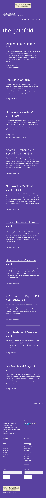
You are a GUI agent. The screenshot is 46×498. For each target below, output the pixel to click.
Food (14, 135)
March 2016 (27, 448)
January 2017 (27, 444)
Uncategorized (16, 67)
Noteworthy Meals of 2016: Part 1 (11, 433)
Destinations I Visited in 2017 (9, 423)
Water (4, 456)
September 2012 (28, 462)
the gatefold (34, 19)
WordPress (15, 492)
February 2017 (27, 443)
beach (4, 444)
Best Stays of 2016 (18, 79)
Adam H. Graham (9, 14)
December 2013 (28, 456)
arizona (4, 443)
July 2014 (26, 454)
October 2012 (27, 460)
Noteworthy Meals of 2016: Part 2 (11, 427)
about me (26, 19)
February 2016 (27, 450)
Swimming (5, 450)
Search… (5, 469)
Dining (18, 137)
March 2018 (27, 441)
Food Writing (23, 137)
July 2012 (26, 464)
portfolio (41, 19)
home (21, 19)
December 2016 (28, 446)
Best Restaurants (12, 137)
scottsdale (5, 448)
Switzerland (5, 452)
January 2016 (27, 452)
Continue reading (29, 93)
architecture (6, 441)
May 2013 (26, 458)
